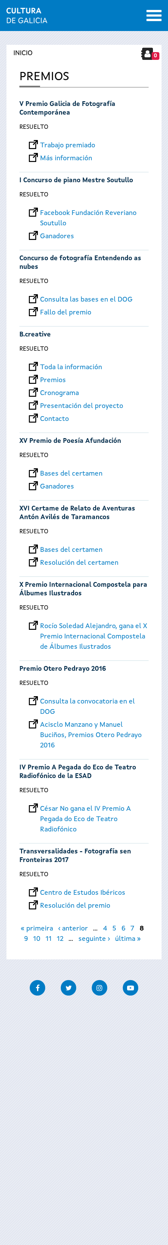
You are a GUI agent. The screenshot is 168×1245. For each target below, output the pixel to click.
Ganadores (57, 236)
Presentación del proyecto (81, 406)
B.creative (35, 335)
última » (128, 939)
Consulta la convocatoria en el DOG (87, 701)
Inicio (23, 53)
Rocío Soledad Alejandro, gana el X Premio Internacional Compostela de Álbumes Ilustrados (93, 626)
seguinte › (94, 939)
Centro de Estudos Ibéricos (82, 893)
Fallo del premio (65, 312)
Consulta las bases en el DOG (86, 299)
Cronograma (59, 393)
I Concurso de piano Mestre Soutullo (77, 180)
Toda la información (71, 367)
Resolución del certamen (79, 563)
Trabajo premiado (67, 145)
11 (49, 939)
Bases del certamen (71, 473)
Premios (53, 380)
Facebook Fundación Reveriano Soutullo (88, 213)
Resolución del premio (75, 906)
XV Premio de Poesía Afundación (70, 441)
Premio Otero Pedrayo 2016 (62, 669)
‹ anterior (73, 928)
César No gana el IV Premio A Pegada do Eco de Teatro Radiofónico (85, 809)
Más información (66, 158)
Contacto (54, 419)
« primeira (37, 928)
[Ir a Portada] (26, 18)
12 (60, 939)
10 (36, 939)
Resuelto (33, 127)
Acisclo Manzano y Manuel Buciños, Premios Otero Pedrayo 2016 (91, 725)
